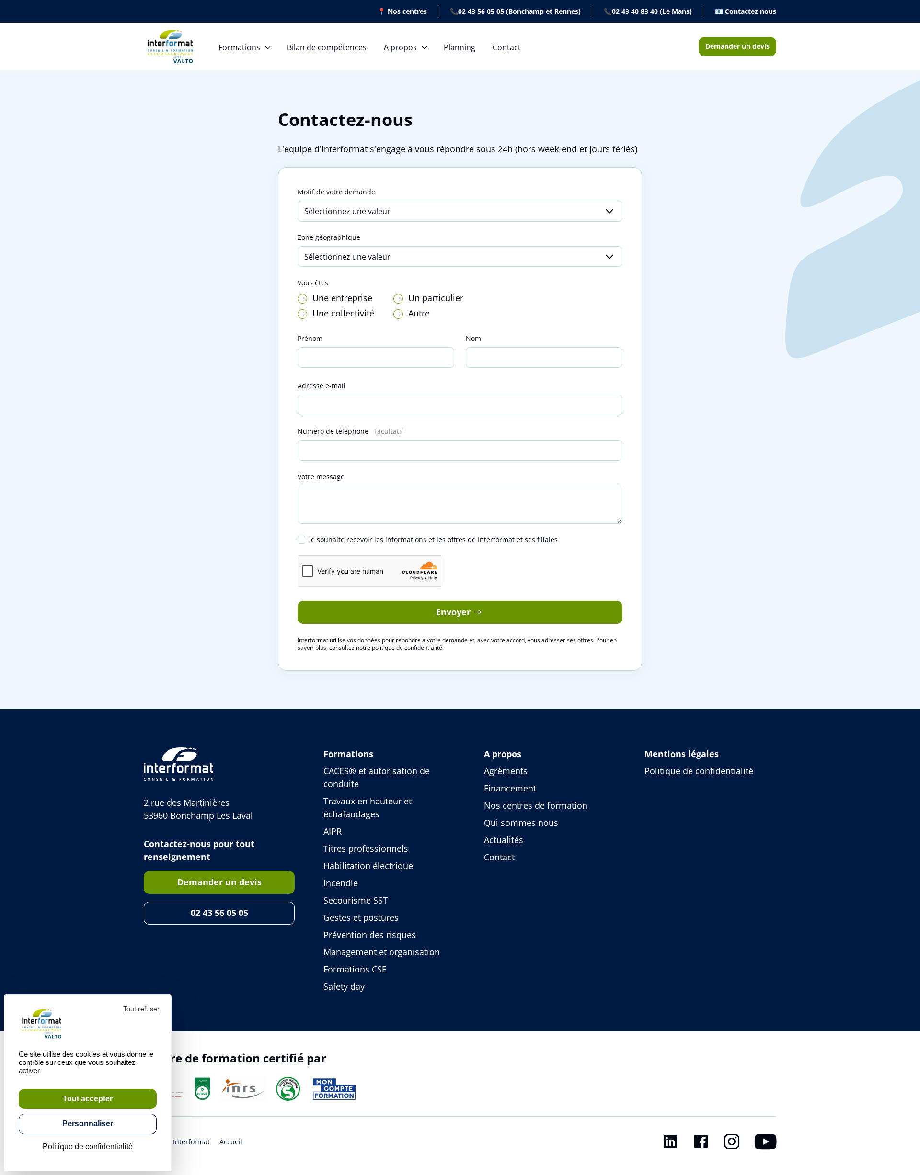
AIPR (332, 831)
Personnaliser (87, 1123)
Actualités (503, 840)
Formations (239, 47)
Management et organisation (381, 952)
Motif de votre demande (336, 191)
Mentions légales (681, 753)
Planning (459, 47)
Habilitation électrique (368, 865)
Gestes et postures (361, 917)
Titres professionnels (365, 848)
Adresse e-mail (321, 385)
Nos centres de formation (535, 805)
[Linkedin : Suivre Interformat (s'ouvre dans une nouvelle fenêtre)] (670, 1143)
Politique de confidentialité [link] (88, 1146)
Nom (473, 338)
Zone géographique (329, 237)
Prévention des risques (369, 934)
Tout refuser (141, 1009)
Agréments (506, 771)
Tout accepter (88, 1099)
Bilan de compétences (327, 47)
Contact (507, 47)
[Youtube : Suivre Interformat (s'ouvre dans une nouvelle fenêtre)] (765, 1143)
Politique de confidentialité (698, 771)
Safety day (344, 986)
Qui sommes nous (521, 822)
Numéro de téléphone (350, 431)
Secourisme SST (355, 900)
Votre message (321, 476)
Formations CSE (355, 969)
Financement (510, 788)
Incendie (340, 883)
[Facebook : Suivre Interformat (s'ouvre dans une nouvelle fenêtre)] (701, 1143)
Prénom (310, 338)
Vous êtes (313, 282)
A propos (400, 47)
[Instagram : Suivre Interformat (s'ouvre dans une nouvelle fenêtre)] (731, 1143)
